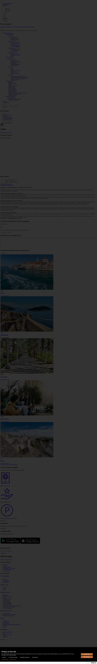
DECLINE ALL (87, 657)
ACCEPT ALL (87, 654)
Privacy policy (13, 659)
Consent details (5, 659)
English (3, 649)
